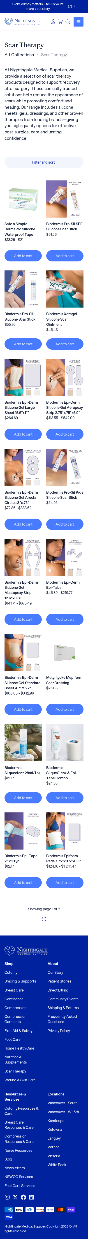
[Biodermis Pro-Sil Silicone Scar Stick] (23, 289)
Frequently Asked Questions (62, 1019)
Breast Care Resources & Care (19, 1125)
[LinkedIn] (31, 1197)
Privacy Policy (59, 1030)
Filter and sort (43, 162)
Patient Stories (59, 981)
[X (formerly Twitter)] (15, 1197)
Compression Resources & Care (19, 1138)
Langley (54, 1138)
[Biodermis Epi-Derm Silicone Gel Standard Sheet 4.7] (23, 652)
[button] (23, 255)
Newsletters (15, 1167)
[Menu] (78, 22)
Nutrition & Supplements (16, 1059)
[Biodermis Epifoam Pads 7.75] (64, 831)
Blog (8, 1159)
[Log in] (53, 22)
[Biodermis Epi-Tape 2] (23, 831)
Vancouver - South (63, 1102)
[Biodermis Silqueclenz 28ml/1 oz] (23, 742)
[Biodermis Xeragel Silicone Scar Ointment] (64, 289)
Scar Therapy (15, 1071)
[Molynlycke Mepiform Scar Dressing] (64, 652)
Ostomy (11, 972)
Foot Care (13, 1039)
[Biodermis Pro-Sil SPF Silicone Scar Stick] (64, 199)
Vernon (54, 1146)
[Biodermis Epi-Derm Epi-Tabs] (64, 557)
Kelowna (55, 1129)
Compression (15, 1007)
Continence (14, 998)
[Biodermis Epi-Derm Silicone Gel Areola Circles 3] (23, 467)
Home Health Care (19, 1048)
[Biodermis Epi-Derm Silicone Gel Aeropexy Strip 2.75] (64, 377)
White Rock (57, 1164)
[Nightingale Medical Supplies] (22, 21)
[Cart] (60, 22)
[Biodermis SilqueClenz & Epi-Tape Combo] (64, 742)
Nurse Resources (18, 1150)
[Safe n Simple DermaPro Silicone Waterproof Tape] (23, 199)
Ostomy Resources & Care (22, 1111)
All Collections (19, 55)
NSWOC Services (19, 1176)
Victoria (54, 1155)
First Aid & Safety (18, 1030)
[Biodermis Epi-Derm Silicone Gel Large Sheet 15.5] (23, 377)
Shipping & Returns (63, 1007)
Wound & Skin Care (20, 1079)
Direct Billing (58, 990)
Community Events (63, 998)
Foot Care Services (20, 1185)
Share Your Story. (38, 9)
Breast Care (14, 990)
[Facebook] (23, 1197)
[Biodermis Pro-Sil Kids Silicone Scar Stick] (64, 467)
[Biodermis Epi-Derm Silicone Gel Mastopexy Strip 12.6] (23, 557)
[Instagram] (7, 1197)
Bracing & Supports (20, 981)
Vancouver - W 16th (63, 1111)
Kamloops (56, 1120)
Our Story (55, 972)
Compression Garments (15, 1019)
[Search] (68, 22)
